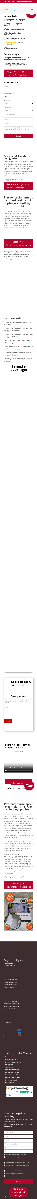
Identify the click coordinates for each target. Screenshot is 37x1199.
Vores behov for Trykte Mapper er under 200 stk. (18, 1162)
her (24, 877)
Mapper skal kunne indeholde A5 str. (14, 1173)
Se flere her (18, 783)
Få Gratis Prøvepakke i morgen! (18, 1192)
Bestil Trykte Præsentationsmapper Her (18, 243)
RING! (29, 785)
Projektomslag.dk (28, 1196)
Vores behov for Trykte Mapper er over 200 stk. (17, 1165)
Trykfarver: (8, 107)
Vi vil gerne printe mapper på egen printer (16, 1157)
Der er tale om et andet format (13, 1176)
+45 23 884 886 (11, 1)
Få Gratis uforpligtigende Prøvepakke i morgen (17, 186)
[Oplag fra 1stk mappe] (18, 150)
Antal (6, 86)
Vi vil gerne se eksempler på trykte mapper (16, 1154)
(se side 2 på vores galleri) (23, 343)
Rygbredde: (8, 100)
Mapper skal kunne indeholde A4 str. (14, 1170)
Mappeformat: (9, 93)
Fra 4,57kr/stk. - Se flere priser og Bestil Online (17, 73)
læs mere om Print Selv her (18, 228)
